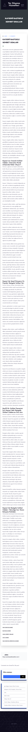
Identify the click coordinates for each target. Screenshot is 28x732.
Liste (5, 692)
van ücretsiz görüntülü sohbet (11, 641)
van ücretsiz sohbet (8, 627)
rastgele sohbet (7, 630)
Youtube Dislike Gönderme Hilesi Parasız (13, 705)
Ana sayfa (14, 723)
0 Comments (12, 36)
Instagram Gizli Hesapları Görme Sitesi (13, 689)
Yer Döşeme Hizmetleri (14, 4)
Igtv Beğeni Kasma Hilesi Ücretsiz (11, 686)
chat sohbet (6, 637)
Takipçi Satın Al (7, 699)
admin (5, 36)
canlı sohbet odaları (8, 634)
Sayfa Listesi (7, 695)
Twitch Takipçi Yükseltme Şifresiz (11, 702)
